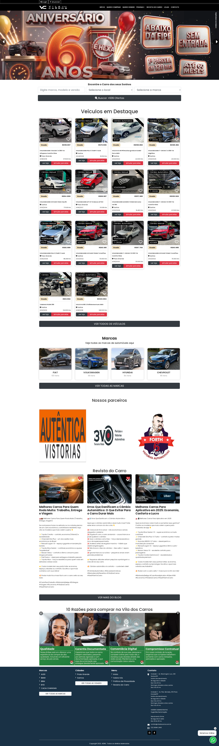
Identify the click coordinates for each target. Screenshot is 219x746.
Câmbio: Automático (123, 121)
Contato (175, 7)
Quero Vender (128, 7)
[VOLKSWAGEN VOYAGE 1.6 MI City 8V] (55, 181)
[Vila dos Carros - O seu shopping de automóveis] (53, 7)
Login (44, 2)
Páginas (140, 7)
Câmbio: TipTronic (49, 121)
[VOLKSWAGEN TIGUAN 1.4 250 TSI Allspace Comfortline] (55, 130)
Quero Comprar (114, 7)
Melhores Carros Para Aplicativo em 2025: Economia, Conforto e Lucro (157, 510)
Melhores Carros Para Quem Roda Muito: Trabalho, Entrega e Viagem (60, 510)
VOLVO (117, 136)
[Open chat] (212, 740)
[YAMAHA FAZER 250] (55, 284)
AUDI (43, 674)
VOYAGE (45, 191)
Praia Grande (83, 674)
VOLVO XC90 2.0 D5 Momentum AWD (89, 304)
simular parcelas (61, 163)
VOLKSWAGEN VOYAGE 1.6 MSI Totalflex (91, 253)
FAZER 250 (45, 294)
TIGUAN (44, 140)
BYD (43, 684)
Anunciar (55, 2)
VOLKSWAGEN (47, 136)
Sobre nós (118, 677)
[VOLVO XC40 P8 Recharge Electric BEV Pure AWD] (127, 130)
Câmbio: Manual (85, 121)
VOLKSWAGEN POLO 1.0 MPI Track (88, 151)
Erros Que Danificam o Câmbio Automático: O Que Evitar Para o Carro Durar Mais (109, 510)
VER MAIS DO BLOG (109, 597)
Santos (80, 677)
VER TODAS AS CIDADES (91, 683)
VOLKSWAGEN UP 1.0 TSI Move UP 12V (89, 202)
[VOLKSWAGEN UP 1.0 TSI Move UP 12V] (91, 181)
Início (102, 7)
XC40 (116, 140)
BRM (43, 681)
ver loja (45, 163)
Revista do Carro (154, 7)
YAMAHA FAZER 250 (47, 304)
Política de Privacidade (124, 681)
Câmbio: (45, 275)
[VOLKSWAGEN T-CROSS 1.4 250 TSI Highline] (164, 130)
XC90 (80, 294)
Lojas (166, 7)
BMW (43, 677)
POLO (80, 140)
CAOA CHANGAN (49, 688)
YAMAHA (45, 290)
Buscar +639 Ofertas (110, 98)
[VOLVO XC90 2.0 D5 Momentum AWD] (91, 284)
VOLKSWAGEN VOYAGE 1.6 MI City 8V (53, 202)
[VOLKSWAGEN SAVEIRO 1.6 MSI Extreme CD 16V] (127, 181)
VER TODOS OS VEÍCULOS (109, 324)
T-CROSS (154, 140)
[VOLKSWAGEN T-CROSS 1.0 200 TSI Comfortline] (164, 181)
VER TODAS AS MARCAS (109, 386)
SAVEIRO (117, 191)
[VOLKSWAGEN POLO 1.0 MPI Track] (91, 130)
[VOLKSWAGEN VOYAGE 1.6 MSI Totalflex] (91, 233)
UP (79, 191)
